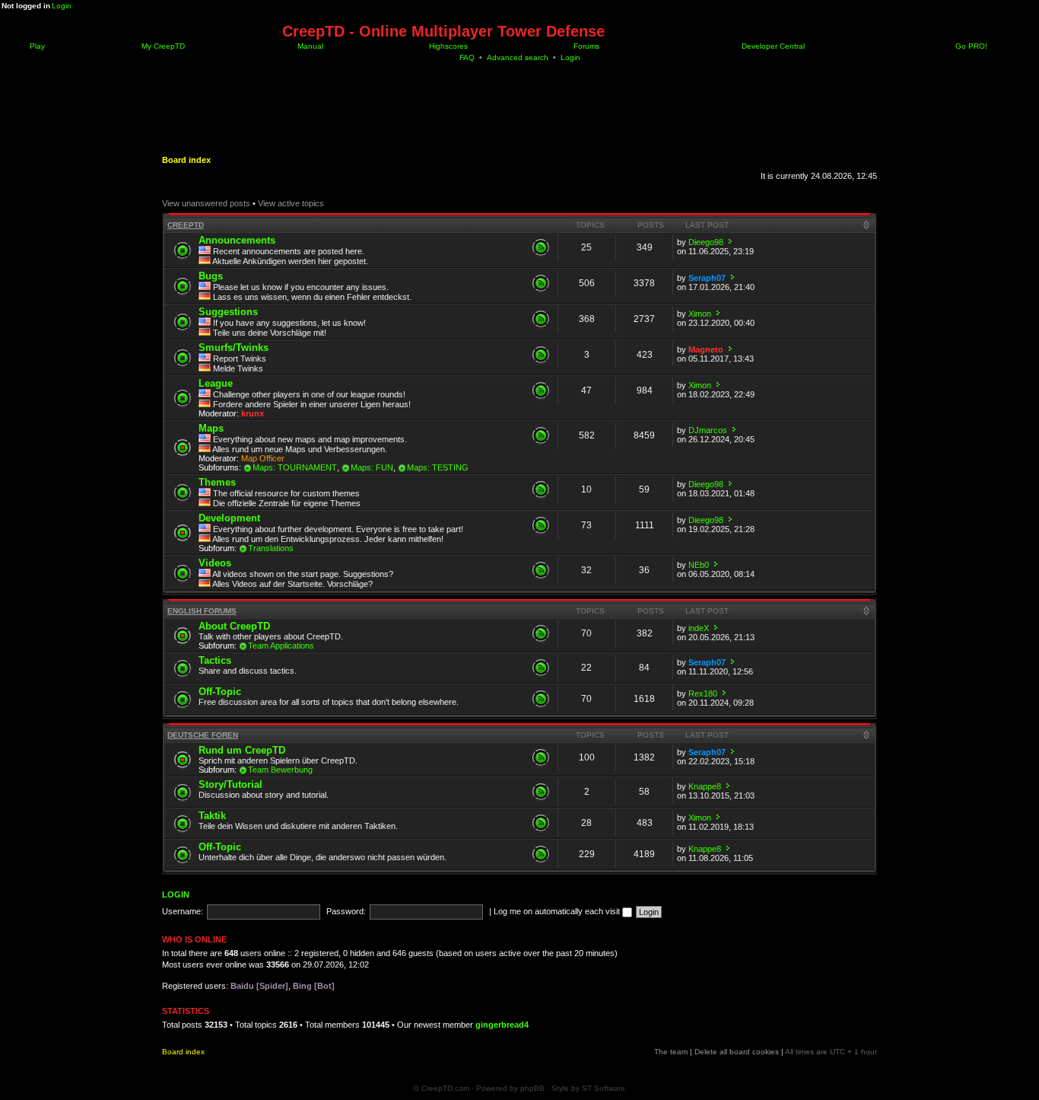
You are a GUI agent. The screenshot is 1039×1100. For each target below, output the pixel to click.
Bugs (211, 276)
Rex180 (702, 693)
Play (36, 46)
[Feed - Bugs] (540, 283)
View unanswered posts (206, 203)
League (216, 383)
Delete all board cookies (736, 1051)
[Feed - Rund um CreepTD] (540, 757)
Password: (346, 911)
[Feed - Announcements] (540, 247)
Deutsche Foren (202, 735)
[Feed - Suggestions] (540, 319)
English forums (202, 611)
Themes (217, 482)
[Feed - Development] (540, 525)
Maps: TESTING (438, 467)
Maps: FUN (372, 467)
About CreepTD (234, 626)
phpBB (532, 1088)
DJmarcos (707, 430)
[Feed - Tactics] (540, 667)
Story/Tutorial (230, 784)
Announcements (237, 240)
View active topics (291, 203)
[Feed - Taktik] (540, 823)
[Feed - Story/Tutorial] (540, 791)
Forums (585, 46)
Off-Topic (220, 691)
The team (671, 1051)
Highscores (447, 46)
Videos (215, 563)
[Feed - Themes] (540, 489)
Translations (271, 548)
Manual (309, 46)
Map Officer (262, 458)
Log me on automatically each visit (558, 911)
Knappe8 (704, 786)
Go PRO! (970, 46)
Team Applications (281, 645)
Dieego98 (705, 242)
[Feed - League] (540, 390)
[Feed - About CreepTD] (540, 633)
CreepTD (185, 225)
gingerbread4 (502, 1024)
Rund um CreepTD (242, 750)
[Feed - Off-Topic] (540, 698)
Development (229, 518)
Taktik (212, 815)
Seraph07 (707, 277)
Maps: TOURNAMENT (295, 467)
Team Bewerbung (280, 769)
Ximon (699, 313)
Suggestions (228, 311)
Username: (182, 911)
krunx (252, 413)
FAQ (467, 57)
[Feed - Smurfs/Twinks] (540, 354)
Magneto (705, 349)
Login (61, 6)
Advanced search (517, 57)
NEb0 (698, 564)
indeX (698, 628)
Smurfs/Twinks (233, 347)
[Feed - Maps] (540, 435)
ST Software (603, 1088)
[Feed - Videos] (540, 570)
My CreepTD (162, 46)
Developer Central (772, 46)
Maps (211, 428)
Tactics (215, 660)
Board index (186, 159)
